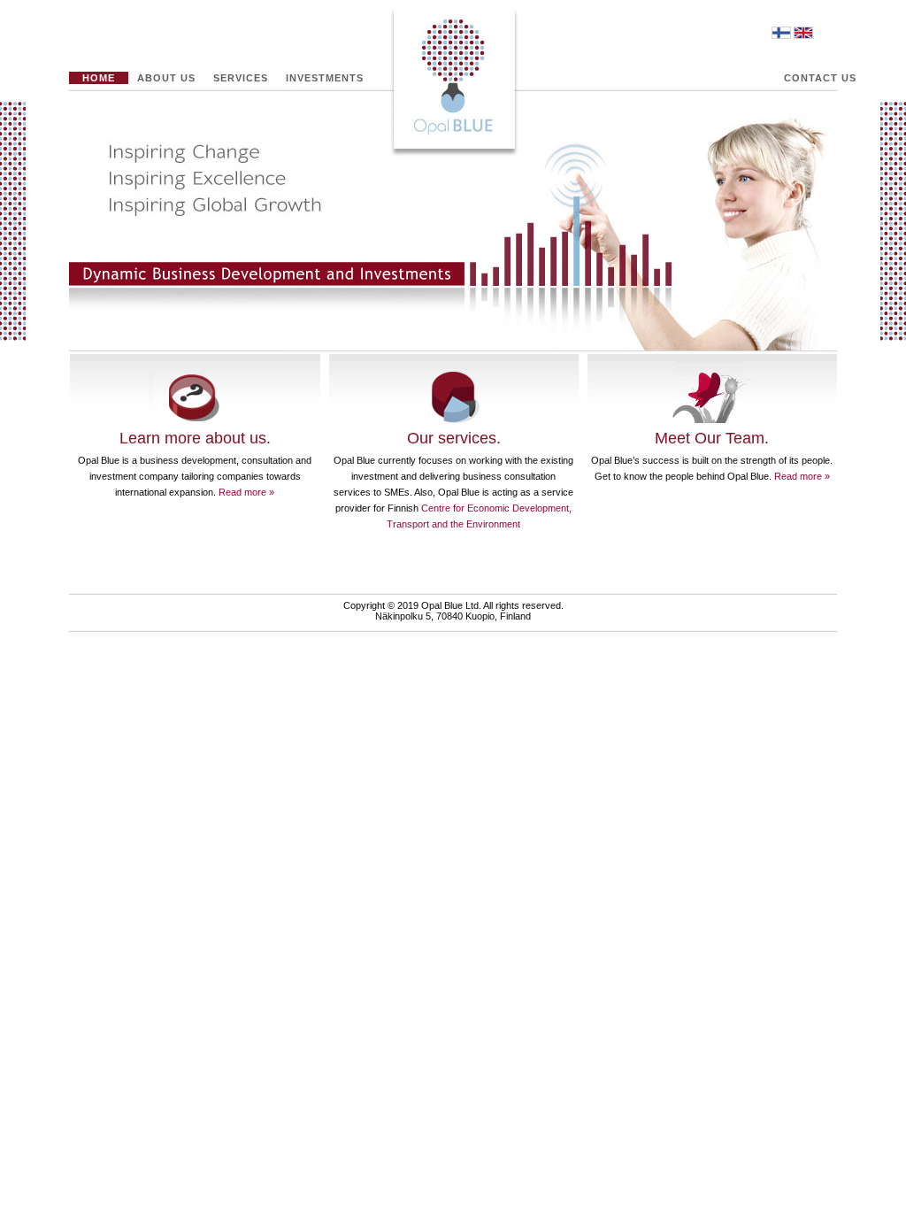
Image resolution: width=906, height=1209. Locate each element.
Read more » (246, 492)
